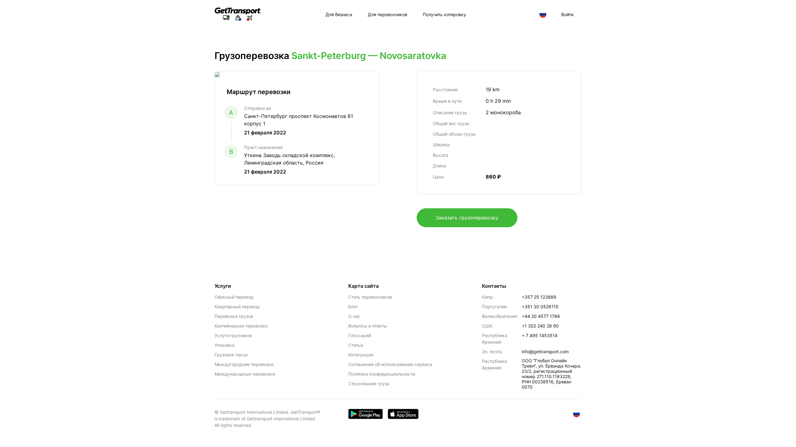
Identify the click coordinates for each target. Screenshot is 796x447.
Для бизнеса (339, 14)
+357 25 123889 (539, 297)
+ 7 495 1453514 (540, 335)
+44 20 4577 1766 (541, 316)
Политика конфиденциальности (381, 374)
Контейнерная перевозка (241, 325)
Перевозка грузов (234, 316)
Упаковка (224, 345)
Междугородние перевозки (244, 364)
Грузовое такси (231, 354)
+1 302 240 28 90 (540, 325)
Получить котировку (444, 14)
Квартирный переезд (237, 306)
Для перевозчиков (387, 14)
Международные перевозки (245, 374)
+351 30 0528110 (540, 306)
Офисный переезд (234, 297)
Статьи (355, 345)
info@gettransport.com (545, 351)
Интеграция (360, 354)
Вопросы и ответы (367, 325)
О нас (354, 316)
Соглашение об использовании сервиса (390, 364)
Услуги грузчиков (233, 335)
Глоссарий (359, 335)
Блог (353, 306)
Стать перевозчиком (370, 297)
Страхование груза (368, 383)
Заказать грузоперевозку (467, 217)
